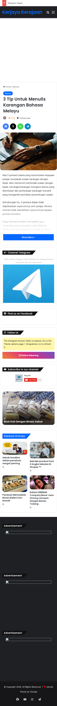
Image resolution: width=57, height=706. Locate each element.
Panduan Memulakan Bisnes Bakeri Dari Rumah (14, 497)
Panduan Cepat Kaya (17, 3)
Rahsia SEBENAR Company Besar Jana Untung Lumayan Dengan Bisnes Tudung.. (42, 498)
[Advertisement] (28, 51)
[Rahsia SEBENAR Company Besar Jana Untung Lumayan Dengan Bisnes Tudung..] (42, 482)
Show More (28, 237)
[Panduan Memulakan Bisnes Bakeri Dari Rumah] (14, 483)
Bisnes (16, 86)
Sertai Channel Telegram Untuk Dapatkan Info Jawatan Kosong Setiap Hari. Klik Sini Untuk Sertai (28, 260)
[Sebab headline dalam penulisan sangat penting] (14, 448)
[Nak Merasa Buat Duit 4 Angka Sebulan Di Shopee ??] (42, 450)
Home (8, 86)
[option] (28, 408)
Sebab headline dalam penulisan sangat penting (11, 460)
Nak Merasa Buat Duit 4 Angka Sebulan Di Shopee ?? (42, 464)
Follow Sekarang (29, 355)
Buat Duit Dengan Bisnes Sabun (23, 421)
